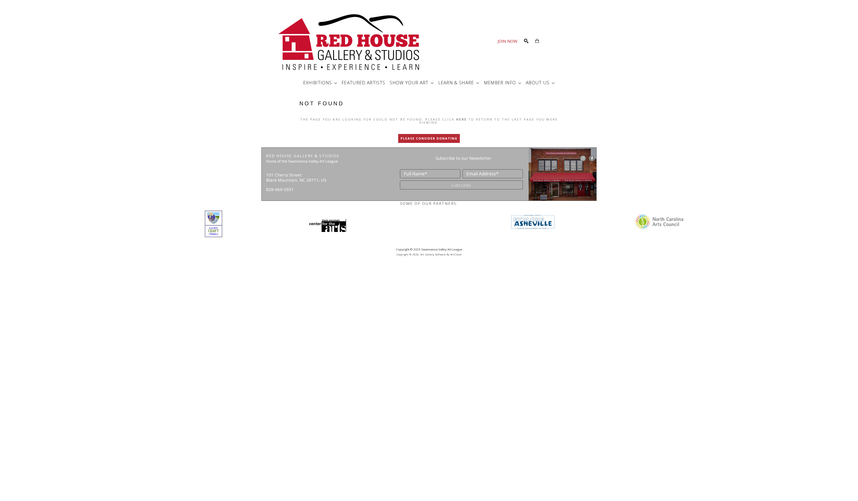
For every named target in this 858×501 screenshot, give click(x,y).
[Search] (526, 41)
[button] (320, 83)
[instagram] (583, 158)
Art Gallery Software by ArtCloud (441, 254)
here (461, 119)
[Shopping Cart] (537, 41)
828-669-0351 (280, 189)
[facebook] (592, 158)
